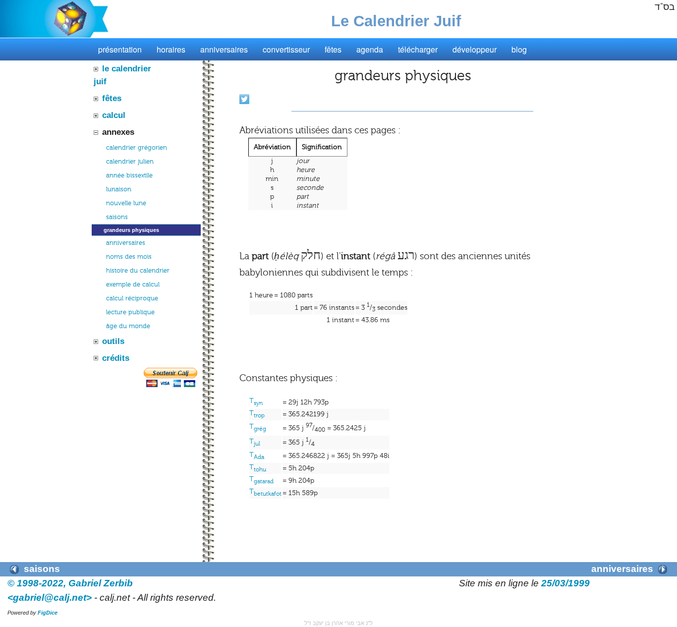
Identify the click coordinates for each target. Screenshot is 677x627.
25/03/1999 (565, 583)
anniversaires (224, 49)
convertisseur (286, 49)
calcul (113, 115)
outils (113, 341)
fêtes (333, 49)
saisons (117, 217)
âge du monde (128, 326)
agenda (369, 49)
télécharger (418, 49)
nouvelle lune (126, 203)
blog (519, 49)
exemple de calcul (133, 284)
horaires (171, 49)
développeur (474, 49)
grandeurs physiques (131, 230)
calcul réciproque (132, 298)
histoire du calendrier (137, 270)
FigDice (47, 613)
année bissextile (129, 175)
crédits (115, 358)
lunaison (118, 189)
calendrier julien (130, 161)
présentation (120, 49)
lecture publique (130, 312)
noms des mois (129, 256)
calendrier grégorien (136, 147)
